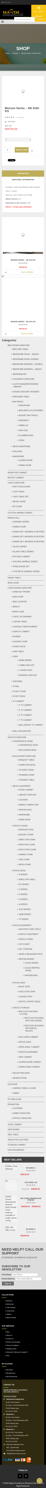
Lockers (23, 800)
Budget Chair (26, 835)
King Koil (23, 430)
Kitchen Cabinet (21, 557)
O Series (23, 899)
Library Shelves (27, 795)
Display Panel (26, 939)
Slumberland (26, 435)
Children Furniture (23, 379)
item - (39, 11)
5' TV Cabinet (25, 710)
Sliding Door (25, 460)
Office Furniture (17, 737)
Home (7, 53)
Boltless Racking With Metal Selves (34, 1028)
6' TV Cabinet (25, 715)
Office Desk (19, 871)
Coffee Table (20, 622)
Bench (16, 607)
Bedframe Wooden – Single (27, 369)
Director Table (27, 879)
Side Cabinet (25, 1057)
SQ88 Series (25, 914)
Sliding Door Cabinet (30, 1062)
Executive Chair (27, 850)
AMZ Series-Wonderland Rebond (30, 1199)
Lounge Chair (20, 642)
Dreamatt (24, 420)
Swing (16, 1093)
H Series (23, 894)
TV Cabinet (18, 701)
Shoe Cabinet (15, 1124)
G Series (23, 889)
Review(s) (20, 117)
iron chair (13, 583)
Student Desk (26, 770)
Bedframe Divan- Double (26, 359)
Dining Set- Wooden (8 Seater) (28, 542)
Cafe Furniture (16, 483)
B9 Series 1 (31, 1168)
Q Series (23, 904)
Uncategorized (16, 1150)
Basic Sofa (24, 987)
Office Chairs (20, 826)
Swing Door (25, 465)
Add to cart (21, 150)
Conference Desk (28, 745)
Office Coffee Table (29, 1002)
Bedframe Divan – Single (26, 354)
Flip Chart (24, 944)
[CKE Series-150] (11, 1185)
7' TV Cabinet (25, 720)
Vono (21, 440)
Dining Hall (14, 518)
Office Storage (21, 1008)
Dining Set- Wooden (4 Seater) (28, 532)
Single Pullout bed (18, 1140)
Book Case (18, 612)
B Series (23, 874)
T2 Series (24, 919)
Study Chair (19, 691)
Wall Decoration (22, 731)
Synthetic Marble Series (26, 571)
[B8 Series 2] (11, 1229)
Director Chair (27, 840)
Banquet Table (27, 760)
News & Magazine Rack (31, 954)
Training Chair (26, 775)
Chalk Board (31, 963)
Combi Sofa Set (27, 665)
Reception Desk (21, 1073)
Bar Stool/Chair (21, 487)
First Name (6, 1275)
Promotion (13, 1104)
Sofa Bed (17, 681)
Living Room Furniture (20, 588)
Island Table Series (23, 552)
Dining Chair (19, 527)
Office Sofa (19, 983)
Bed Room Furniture (19, 345)
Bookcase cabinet (17, 473)
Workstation (20, 1078)
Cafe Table (19, 492)
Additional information (23, 180)
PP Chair (17, 507)
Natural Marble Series (25, 562)
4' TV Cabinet (25, 705)
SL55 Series (25, 909)
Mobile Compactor (29, 805)
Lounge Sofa (25, 997)
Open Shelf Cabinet (29, 1047)
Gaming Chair (26, 854)
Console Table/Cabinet (25, 627)
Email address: (8, 1279)
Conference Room (23, 741)
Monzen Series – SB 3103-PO (23, 260)
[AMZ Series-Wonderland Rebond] (11, 1208)
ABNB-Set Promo (21, 592)
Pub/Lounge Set (21, 566)
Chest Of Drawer (22, 617)
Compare (32, 151)
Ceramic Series (21, 522)
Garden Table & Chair (24, 1088)
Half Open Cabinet (28, 1037)
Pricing (8, 134)
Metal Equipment (22, 786)
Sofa (15, 656)
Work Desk (24, 820)
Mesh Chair (25, 864)
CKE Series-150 (31, 1182)
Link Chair (24, 859)
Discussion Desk (27, 750)
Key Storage (25, 949)
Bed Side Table (20, 349)
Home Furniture (21, 1113)
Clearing (18, 1108)
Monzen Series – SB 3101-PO (23, 322)
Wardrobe (18, 456)
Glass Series (20, 547)
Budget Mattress (28, 415)
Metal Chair (19, 502)
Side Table (18, 652)
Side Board (13, 1129)
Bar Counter (20, 602)
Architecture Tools (30, 929)
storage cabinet (17, 1145)
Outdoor (12, 1084)
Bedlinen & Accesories (31, 410)
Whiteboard (31, 975)
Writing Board (26, 959)
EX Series (24, 884)
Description (23, 173)
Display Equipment (29, 934)
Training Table (26, 780)
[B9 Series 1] (11, 1167)
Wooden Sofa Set (28, 675)
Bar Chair (18, 597)
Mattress (18, 402)
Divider (17, 637)
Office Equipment (22, 925)
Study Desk (19, 696)
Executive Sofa (27, 992)
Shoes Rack (19, 647)
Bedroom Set (20, 374)
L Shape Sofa (25, 670)
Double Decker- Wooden (26, 392)
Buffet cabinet (16, 478)
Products (15, 53)
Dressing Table (21, 397)
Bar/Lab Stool (26, 830)
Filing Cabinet (26, 790)
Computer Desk (27, 765)
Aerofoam (24, 405)
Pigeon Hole (25, 810)
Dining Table (14, 578)
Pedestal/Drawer (28, 1052)
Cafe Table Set (21, 497)
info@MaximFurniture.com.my (16, 1453)
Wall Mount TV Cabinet (31, 725)
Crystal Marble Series (20, 513)
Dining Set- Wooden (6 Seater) (28, 537)
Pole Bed (17, 451)
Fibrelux (23, 425)
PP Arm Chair (14, 1099)
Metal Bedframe (21, 446)
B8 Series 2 (31, 1229)
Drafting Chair (27, 845)
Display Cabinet (21, 632)
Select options (27, 272)
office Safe (25, 1042)
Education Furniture (24, 756)
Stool (16, 686)
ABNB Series (25, 660)
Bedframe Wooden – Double (28, 364)
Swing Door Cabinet (29, 1067)
